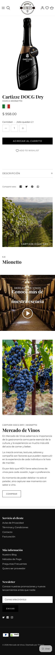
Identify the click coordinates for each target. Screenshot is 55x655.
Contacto (7, 532)
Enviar (10, 608)
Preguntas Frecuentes (14, 563)
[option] (27, 54)
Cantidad (18, 122)
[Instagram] (12, 617)
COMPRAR (11, 494)
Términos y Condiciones (15, 527)
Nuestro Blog (9, 554)
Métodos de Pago (11, 559)
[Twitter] (3, 617)
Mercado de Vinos (17, 645)
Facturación (8, 536)
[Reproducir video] (27, 313)
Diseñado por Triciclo (35, 645)
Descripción (11, 173)
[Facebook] (8, 617)
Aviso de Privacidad (13, 522)
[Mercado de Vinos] (27, 7)
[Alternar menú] (3, 8)
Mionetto (16, 101)
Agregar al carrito (27, 141)
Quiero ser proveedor (13, 568)
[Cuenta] (41, 8)
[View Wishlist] (47, 7)
